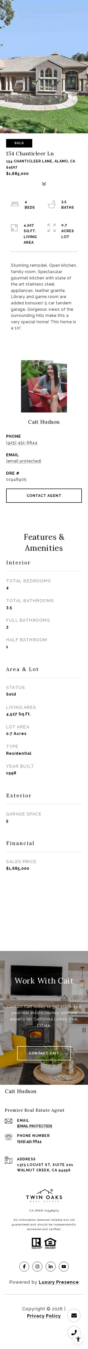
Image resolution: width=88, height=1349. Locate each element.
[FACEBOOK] (24, 1266)
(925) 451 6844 (29, 1141)
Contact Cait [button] (44, 1053)
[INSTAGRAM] (37, 1266)
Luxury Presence (59, 1282)
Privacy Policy (44, 1315)
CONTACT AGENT (44, 496)
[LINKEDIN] (50, 1266)
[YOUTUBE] (64, 1266)
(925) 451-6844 (22, 442)
